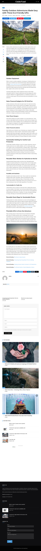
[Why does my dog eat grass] (30, 292)
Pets (3, 7)
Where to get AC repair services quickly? (17, 423)
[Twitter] (3, 52)
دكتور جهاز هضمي (12, 439)
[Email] (3, 61)
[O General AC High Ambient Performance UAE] (5, 435)
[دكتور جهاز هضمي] (5, 441)
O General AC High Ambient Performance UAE (18, 433)
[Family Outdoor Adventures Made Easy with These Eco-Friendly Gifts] (20, 32)
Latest (4, 387)
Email (8, 528)
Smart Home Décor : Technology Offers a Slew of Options (17, 389)
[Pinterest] (3, 57)
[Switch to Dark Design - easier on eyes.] (36, 1)
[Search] (38, 2)
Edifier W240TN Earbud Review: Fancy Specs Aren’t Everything (18, 415)
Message (9, 532)
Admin (6, 15)
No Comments (24, 15)
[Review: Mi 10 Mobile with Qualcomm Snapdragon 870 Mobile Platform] (20, 352)
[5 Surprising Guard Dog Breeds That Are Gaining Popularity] (11, 292)
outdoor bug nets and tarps (15, 84)
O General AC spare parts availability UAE (17, 427)
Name (8, 524)
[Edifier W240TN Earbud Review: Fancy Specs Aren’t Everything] (20, 404)
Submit (9, 541)
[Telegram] (3, 59)
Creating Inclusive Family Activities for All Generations (25, 264)
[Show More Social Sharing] (32, 18)
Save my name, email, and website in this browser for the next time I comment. (18, 329)
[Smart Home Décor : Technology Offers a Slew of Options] (20, 378)
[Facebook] (3, 50)
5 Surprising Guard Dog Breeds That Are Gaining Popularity (10, 299)
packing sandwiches (29, 206)
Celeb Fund (25, 548)
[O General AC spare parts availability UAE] (5, 429)
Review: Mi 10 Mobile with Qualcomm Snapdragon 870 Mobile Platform (20, 364)
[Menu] (3, 2)
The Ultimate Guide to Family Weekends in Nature (24, 267)
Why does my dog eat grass (19, 257)
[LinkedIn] (3, 54)
